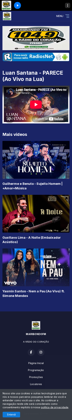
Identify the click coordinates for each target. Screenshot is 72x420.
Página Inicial (36, 363)
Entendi (11, 414)
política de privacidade (55, 407)
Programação (36, 370)
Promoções (36, 377)
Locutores (36, 384)
